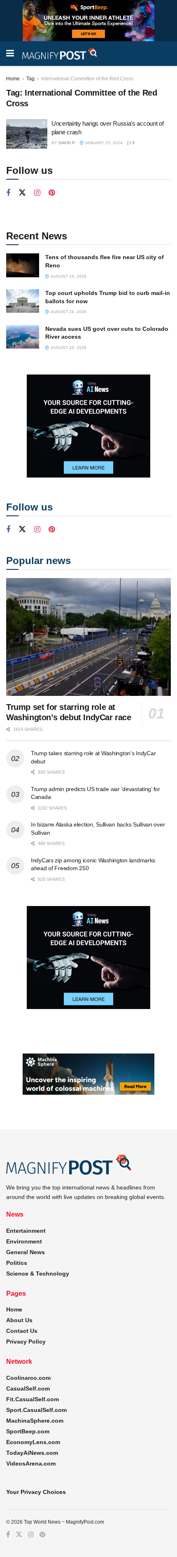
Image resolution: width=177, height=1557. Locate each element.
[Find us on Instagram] (37, 193)
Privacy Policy (26, 1341)
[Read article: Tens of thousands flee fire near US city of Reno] (22, 265)
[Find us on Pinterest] (52, 193)
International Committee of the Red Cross (87, 79)
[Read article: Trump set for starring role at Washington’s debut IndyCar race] (88, 637)
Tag (30, 79)
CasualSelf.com (28, 1388)
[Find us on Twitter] (22, 193)
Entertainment (26, 1230)
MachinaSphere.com (34, 1420)
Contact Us (21, 1331)
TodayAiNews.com (32, 1452)
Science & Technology (37, 1273)
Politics (16, 1263)
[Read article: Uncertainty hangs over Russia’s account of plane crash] (26, 134)
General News (25, 1252)
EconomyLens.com (33, 1442)
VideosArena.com (31, 1463)
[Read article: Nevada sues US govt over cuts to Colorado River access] (22, 337)
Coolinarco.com (28, 1377)
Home (13, 79)
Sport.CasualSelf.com (36, 1410)
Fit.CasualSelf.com (32, 1399)
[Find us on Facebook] (8, 193)
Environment (24, 1241)
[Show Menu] (10, 53)
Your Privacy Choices (36, 1492)
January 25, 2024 (103, 142)
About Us (19, 1320)
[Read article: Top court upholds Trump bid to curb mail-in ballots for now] (22, 301)
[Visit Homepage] (60, 53)
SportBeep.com (27, 1431)
